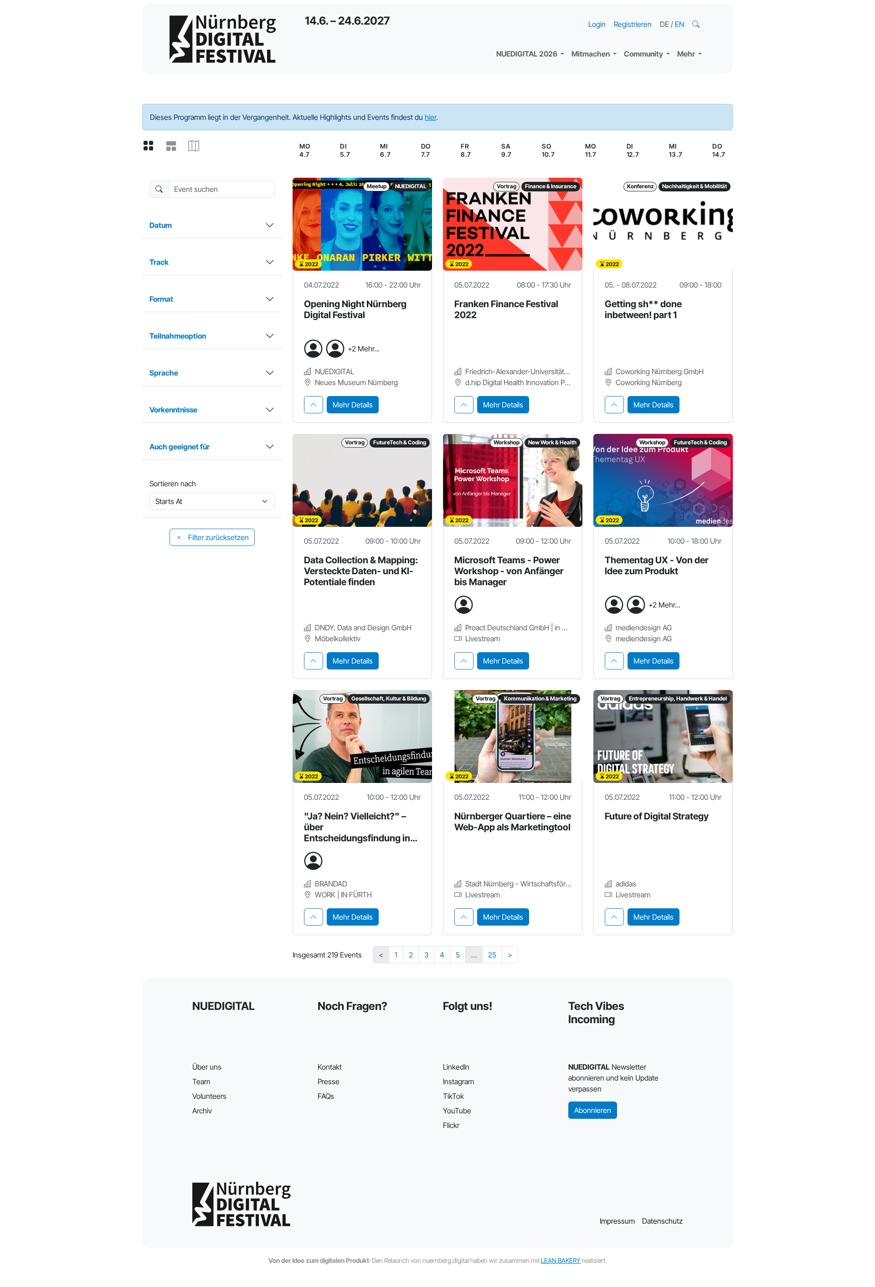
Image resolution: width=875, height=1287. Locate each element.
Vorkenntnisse (173, 409)
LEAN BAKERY (561, 1260)
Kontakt (330, 1066)
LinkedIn (456, 1066)
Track (159, 262)
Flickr (451, 1125)
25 (492, 954)
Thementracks (528, 13)
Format (161, 299)
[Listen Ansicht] (174, 146)
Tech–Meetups (656, 13)
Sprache (163, 372)
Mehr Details (353, 404)
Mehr (686, 53)
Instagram (458, 1081)
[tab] (313, 404)
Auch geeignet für (179, 446)
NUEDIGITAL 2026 (527, 53)
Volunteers (209, 1096)
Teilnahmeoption (177, 335)
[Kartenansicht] (197, 146)
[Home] (223, 39)
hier (430, 117)
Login (597, 24)
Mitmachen (591, 53)
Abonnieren (592, 1110)
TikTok (453, 1096)
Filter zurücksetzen (217, 537)
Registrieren (633, 24)
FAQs (326, 1096)
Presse (329, 1081)
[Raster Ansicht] (151, 146)
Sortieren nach (172, 483)
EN (679, 24)
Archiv (202, 1110)
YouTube (457, 1110)
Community (644, 53)
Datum (160, 225)
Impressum (617, 1220)
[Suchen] (696, 24)
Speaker (518, 31)
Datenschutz (662, 1220)
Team (201, 1081)
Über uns (206, 1066)
